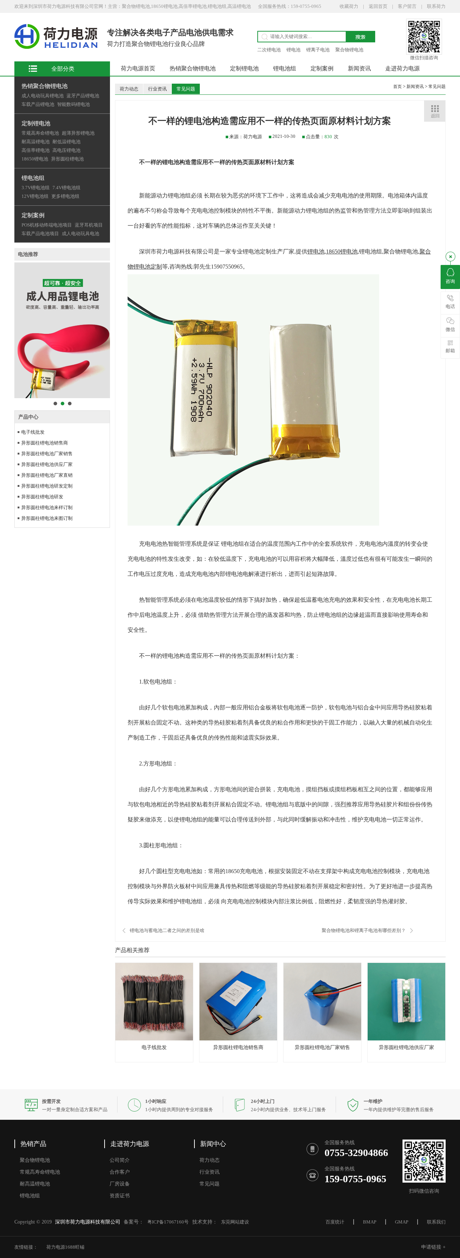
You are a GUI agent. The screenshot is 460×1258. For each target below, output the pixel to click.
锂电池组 (33, 178)
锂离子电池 (318, 49)
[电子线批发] (154, 1039)
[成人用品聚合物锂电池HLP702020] (62, 330)
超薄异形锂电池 (78, 133)
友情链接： (26, 1247)
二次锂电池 (269, 49)
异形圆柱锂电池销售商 (44, 443)
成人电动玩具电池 (80, 233)
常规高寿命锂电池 (40, 133)
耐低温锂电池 (66, 141)
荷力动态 (129, 89)
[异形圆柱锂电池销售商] (238, 1039)
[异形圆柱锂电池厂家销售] (322, 1039)
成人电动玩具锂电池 (43, 95)
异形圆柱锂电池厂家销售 (47, 453)
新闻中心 (213, 1143)
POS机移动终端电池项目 (47, 225)
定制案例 (33, 215)
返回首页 (378, 6)
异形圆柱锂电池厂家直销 (47, 475)
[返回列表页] (434, 111)
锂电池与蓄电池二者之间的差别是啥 (167, 930)
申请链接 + (433, 1247)
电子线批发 (33, 432)
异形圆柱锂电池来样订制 (47, 507)
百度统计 (335, 1222)
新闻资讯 (359, 68)
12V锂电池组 (35, 196)
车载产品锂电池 (38, 104)
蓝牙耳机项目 (89, 225)
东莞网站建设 (235, 1222)
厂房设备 (120, 1184)
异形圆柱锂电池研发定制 (47, 486)
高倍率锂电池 (36, 150)
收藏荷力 (349, 6)
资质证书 (120, 1195)
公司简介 (120, 1160)
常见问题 (185, 89)
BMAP (369, 1222)
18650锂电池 (35, 159)
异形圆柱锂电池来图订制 (47, 518)
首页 (398, 86)
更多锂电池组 (65, 196)
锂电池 (293, 49)
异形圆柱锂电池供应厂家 (47, 464)
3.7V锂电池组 (36, 187)
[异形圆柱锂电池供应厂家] (406, 1039)
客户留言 (407, 6)
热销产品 (33, 1143)
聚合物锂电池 (349, 49)
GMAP (401, 1222)
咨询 (450, 281)
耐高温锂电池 (36, 141)
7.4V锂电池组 (66, 187)
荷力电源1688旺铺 (65, 1247)
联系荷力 (436, 6)
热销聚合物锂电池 (45, 86)
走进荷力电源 (402, 68)
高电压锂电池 (66, 150)
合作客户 (120, 1172)
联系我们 (436, 1222)
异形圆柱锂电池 (67, 159)
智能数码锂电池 (73, 104)
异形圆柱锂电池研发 (42, 496)
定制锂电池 (36, 123)
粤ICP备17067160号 (168, 1222)
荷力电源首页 (138, 68)
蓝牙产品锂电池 (82, 95)
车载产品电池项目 (40, 233)
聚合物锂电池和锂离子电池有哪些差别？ (364, 930)
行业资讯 (157, 89)
